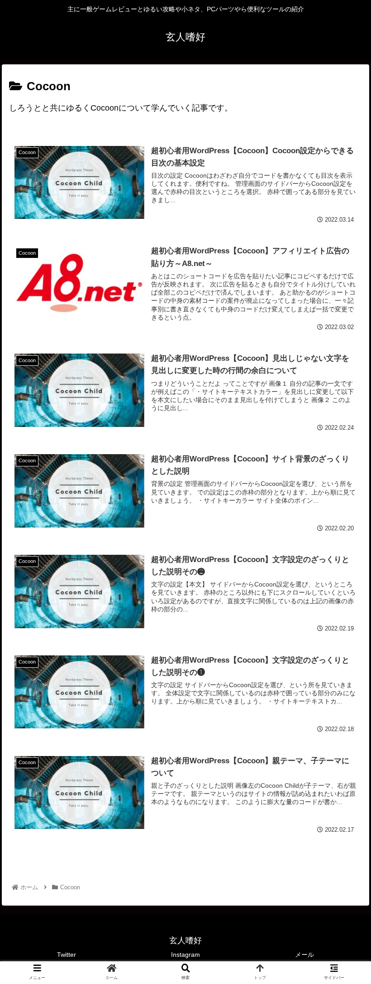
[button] (343, 815)
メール (304, 954)
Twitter (66, 954)
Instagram (185, 954)
